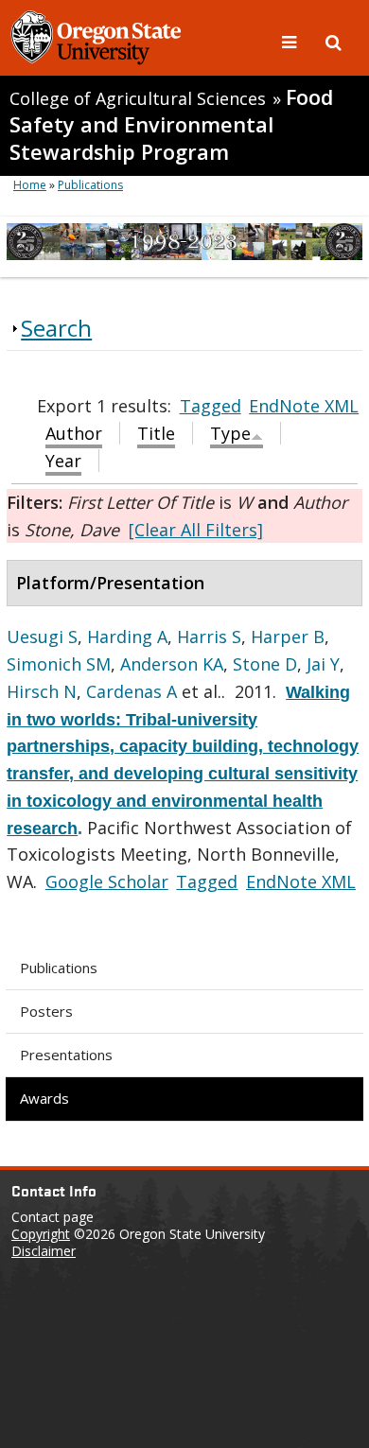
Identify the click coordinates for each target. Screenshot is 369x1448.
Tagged (210, 405)
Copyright (40, 1234)
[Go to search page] (333, 40)
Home (29, 185)
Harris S (209, 636)
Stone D (265, 664)
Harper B (288, 636)
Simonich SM (59, 664)
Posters (46, 1011)
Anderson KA (171, 664)
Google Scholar (106, 881)
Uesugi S (42, 636)
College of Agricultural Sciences (137, 98)
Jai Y (323, 664)
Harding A (127, 636)
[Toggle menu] (291, 40)
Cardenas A (131, 691)
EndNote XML (304, 405)
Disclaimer (43, 1251)
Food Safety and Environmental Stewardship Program (171, 124)
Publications (58, 967)
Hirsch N (42, 691)
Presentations (66, 1054)
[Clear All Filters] (196, 529)
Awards (44, 1098)
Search (56, 327)
